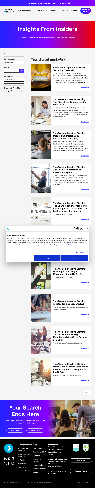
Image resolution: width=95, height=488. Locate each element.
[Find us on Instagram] (22, 91)
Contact (74, 11)
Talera (50, 455)
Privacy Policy (9, 482)
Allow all (74, 258)
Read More (85, 87)
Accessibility (32, 482)
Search (6, 67)
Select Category (10, 59)
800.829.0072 (53, 473)
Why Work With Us (39, 452)
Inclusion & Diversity (37, 460)
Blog (35, 445)
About (64, 11)
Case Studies (22, 467)
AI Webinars (22, 464)
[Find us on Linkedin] (4, 91)
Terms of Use (21, 482)
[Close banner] (87, 228)
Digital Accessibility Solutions (24, 455)
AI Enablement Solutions (23, 449)
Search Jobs (37, 448)
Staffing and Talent (25, 445)
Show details (80, 252)
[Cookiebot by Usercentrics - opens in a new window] (75, 228)
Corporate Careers (40, 465)
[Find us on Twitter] (15, 91)
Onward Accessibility (55, 449)
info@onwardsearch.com (57, 471)
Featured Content (24, 471)
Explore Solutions (24, 11)
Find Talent (41, 11)
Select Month (9, 76)
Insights (53, 11)
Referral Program (39, 469)
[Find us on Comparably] (8, 91)
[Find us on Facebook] (18, 91)
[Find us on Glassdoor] (12, 91)
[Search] (21, 71)
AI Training (21, 460)
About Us (36, 455)
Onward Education (54, 452)
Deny (47, 258)
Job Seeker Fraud (45, 482)
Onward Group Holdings (56, 447)
